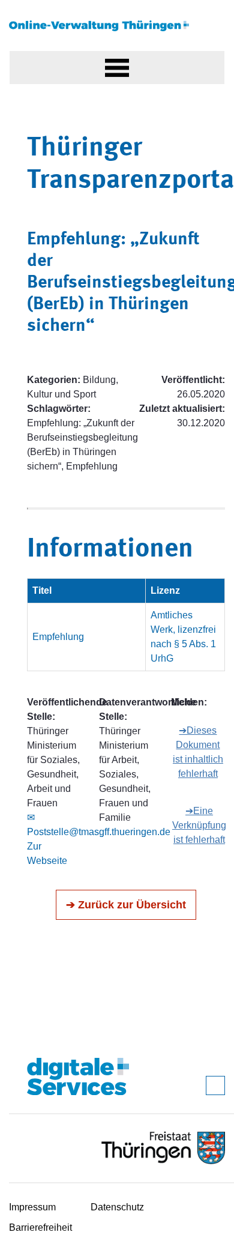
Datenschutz (117, 1207)
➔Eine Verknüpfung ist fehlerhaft (199, 825)
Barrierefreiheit (40, 1227)
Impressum (32, 1207)
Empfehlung (58, 637)
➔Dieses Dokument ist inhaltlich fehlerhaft (198, 752)
